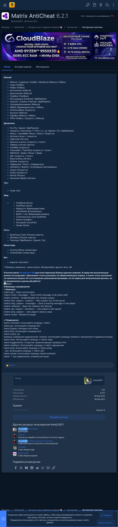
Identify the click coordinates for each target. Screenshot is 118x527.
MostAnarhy (23, 453)
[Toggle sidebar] (113, 5)
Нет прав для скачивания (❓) (97, 16)
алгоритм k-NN (27, 272)
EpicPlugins (28, 429)
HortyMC (22, 447)
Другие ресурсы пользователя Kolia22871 (38, 424)
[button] (5, 5)
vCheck (21, 435)
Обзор (7, 67)
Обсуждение (42, 67)
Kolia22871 (18, 21)
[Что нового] (101, 5)
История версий (23, 67)
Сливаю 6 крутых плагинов (35, 441)
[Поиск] (107, 5)
